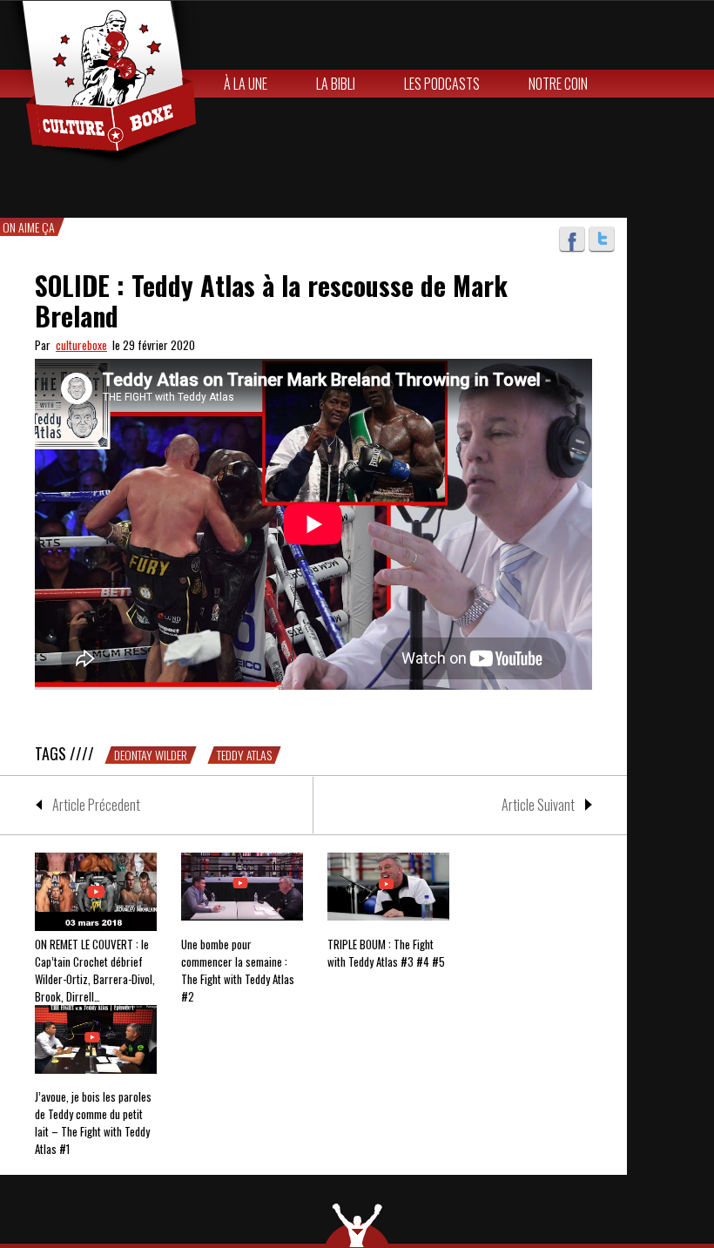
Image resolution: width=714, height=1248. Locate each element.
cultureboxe (81, 345)
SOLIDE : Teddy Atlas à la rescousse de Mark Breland (271, 300)
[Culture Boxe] (99, 83)
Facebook (572, 239)
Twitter (602, 239)
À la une (245, 83)
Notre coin (558, 83)
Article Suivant (538, 804)
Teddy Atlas (244, 755)
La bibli (335, 83)
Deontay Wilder (150, 755)
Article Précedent (96, 804)
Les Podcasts (442, 83)
